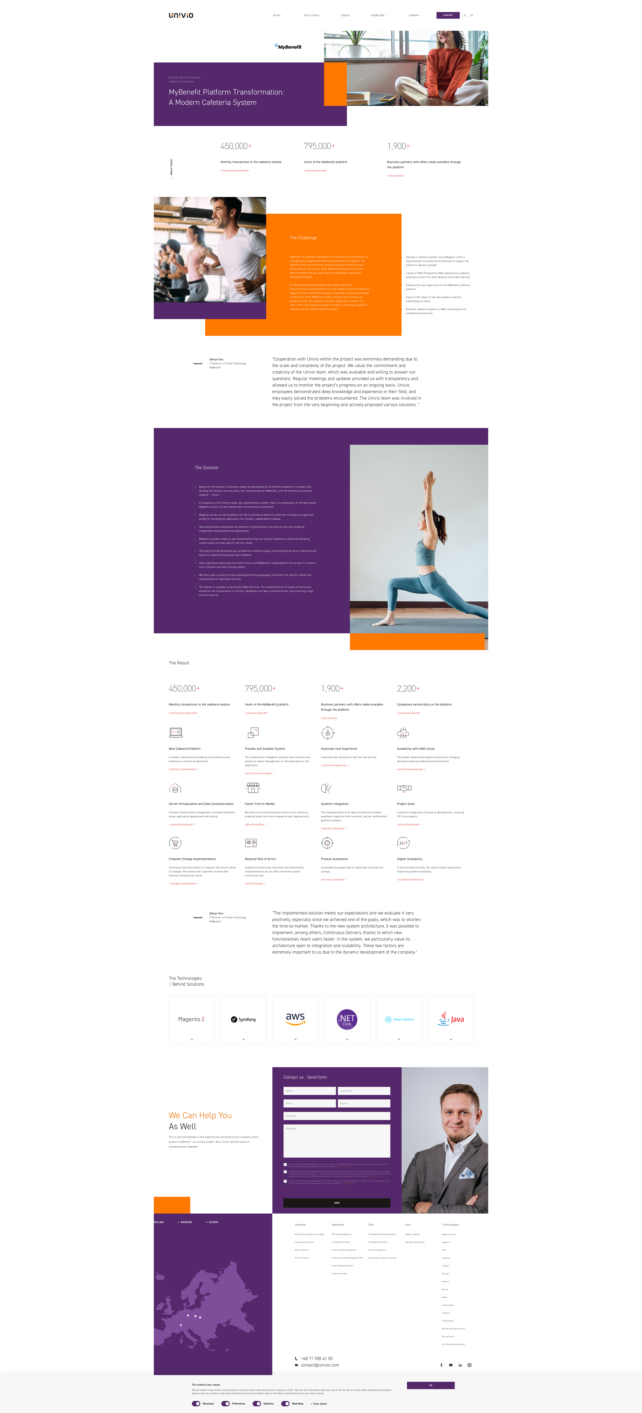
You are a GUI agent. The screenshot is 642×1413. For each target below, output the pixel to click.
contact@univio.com (320, 1365)
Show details (320, 1403)
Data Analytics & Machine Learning (382, 1258)
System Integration (412, 1234)
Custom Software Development (344, 1250)
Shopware (446, 1258)
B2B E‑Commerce (302, 1250)
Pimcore (445, 1289)
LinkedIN (460, 1365)
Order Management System (342, 1265)
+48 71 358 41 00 (317, 1359)
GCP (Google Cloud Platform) (453, 1344)
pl (465, 15)
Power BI (445, 1281)
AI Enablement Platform (341, 1242)
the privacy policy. (344, 1166)
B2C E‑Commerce (302, 1258)
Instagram (469, 1365)
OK (431, 1385)
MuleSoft (445, 1274)
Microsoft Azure (448, 1336)
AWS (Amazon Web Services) (453, 1328)
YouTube (450, 1365)
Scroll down (171, 167)
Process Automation (339, 1273)
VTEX (444, 1250)
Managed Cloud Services (415, 1242)
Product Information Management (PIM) (347, 1258)
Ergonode (446, 1313)
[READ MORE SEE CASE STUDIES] (192, 1019)
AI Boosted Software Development (382, 1234)
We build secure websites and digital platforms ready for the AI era (310, 1235)
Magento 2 (446, 1242)
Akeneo (445, 1297)
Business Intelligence (377, 1250)
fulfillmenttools (448, 1321)
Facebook (441, 1365)
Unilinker (445, 1266)
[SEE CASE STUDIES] (244, 1019)
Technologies (451, 1224)
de (471, 15)
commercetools (448, 1305)
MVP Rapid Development (341, 1234)
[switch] (225, 1403)
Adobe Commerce (449, 1234)
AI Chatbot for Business (377, 1242)
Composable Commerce (304, 1242)
